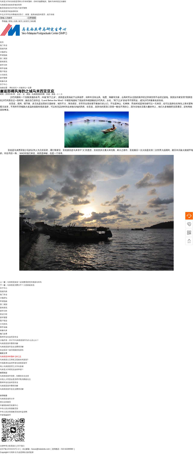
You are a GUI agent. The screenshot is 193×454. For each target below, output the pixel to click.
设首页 (26, 21)
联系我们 (12, 446)
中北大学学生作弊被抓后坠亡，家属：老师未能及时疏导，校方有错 (27, 14)
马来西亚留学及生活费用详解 (12, 347)
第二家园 (3, 58)
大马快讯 (3, 75)
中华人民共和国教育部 (9, 408)
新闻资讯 (3, 62)
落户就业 (3, 71)
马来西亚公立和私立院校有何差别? (14, 360)
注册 (15, 21)
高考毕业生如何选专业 (9, 337)
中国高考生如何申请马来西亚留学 (13, 363)
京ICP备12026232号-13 (10, 449)
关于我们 (20, 446)
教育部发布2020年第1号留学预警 (13, 8)
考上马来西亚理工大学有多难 (12, 366)
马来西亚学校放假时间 (9, 11)
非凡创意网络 (20, 452)
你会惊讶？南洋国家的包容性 (12, 350)
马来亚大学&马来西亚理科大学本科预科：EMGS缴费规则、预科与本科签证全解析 (33, 1)
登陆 (10, 21)
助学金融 (3, 68)
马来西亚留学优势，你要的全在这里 (14, 376)
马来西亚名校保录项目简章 (11, 5)
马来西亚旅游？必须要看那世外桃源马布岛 (24, 282)
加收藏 (33, 21)
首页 (2, 42)
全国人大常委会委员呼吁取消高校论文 (15, 379)
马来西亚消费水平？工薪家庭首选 (20, 285)
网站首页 (13, 88)
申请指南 (3, 55)
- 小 (57, 94)
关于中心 (3, 84)
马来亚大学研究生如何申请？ (12, 369)
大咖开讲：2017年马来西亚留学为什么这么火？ (19, 340)
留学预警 (3, 78)
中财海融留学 (5, 415)
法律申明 (3, 446)
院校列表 (3, 49)
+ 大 (60, 94)
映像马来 (3, 81)
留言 (20, 21)
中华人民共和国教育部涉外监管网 (13, 412)
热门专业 (3, 45)
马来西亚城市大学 (7, 399)
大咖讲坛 (3, 52)
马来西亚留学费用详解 (9, 343)
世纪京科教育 (5, 402)
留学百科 (3, 65)
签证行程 (3, 314)
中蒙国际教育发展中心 (9, 405)
